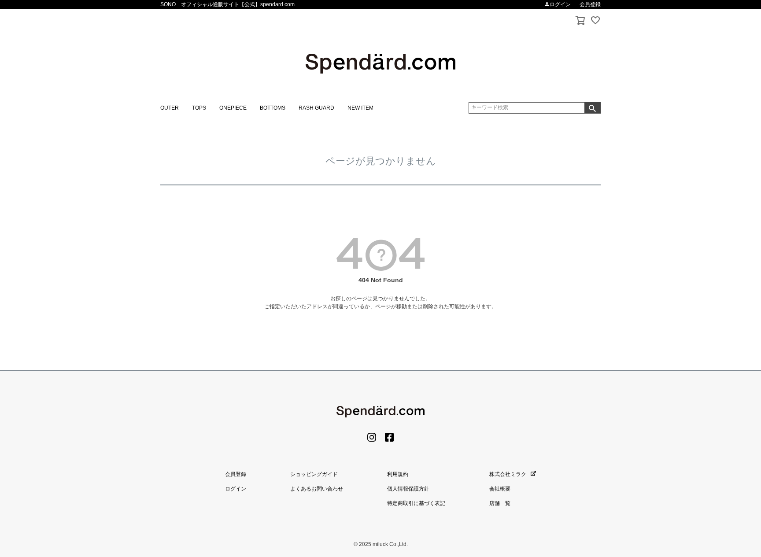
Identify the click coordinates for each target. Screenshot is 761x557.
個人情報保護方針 (408, 489)
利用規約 (397, 474)
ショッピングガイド (314, 474)
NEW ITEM (360, 108)
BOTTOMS (272, 108)
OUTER (169, 108)
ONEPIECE (233, 108)
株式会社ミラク (507, 474)
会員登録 (590, 4)
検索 (592, 108)
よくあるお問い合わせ (316, 489)
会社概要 (499, 489)
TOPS (199, 108)
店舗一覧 (499, 503)
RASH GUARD (316, 108)
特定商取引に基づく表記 (416, 503)
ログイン (560, 4)
